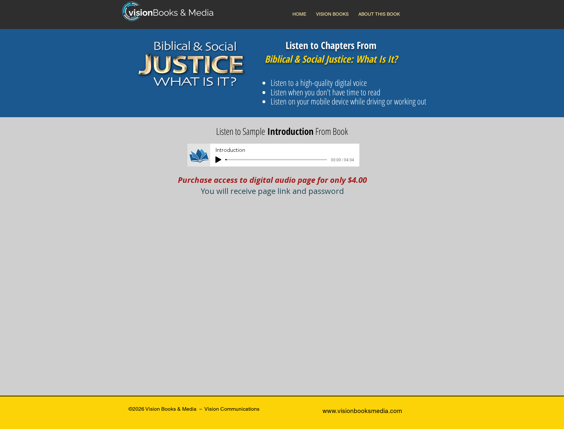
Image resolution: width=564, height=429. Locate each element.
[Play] (218, 159)
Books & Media (183, 13)
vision (141, 13)
